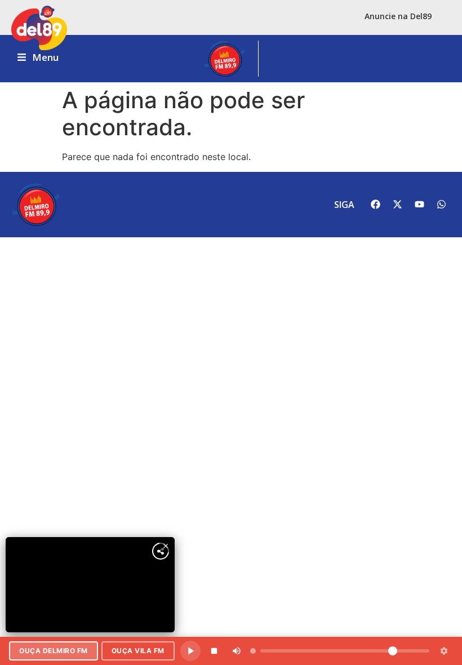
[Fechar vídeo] (165, 546)
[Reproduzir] (190, 651)
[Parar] (214, 651)
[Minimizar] (444, 651)
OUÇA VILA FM (138, 650)
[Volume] (237, 651)
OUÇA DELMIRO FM (53, 650)
